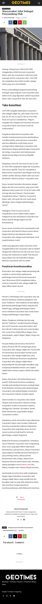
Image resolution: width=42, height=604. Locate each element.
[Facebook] (10, 22)
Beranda (5, 582)
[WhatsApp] (25, 22)
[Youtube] (14, 596)
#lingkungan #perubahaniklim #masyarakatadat (20, 527)
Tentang (13, 582)
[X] (15, 22)
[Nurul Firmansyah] (21, 501)
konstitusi (21, 530)
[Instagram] (7, 596)
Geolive (20, 582)
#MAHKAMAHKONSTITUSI (9, 530)
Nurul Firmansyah (9, 17)
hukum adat (26, 464)
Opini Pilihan (6, 8)
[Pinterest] (20, 22)
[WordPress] (24, 519)
